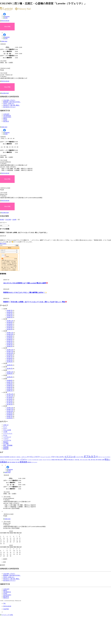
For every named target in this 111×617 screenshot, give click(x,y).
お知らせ (5, 425)
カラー (5, 428)
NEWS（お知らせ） (9, 103)
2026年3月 (10, 314)
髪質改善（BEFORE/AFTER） (12, 102)
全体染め (53, 459)
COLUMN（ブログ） (9, 100)
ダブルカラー (91, 456)
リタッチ (44, 459)
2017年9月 (10, 397)
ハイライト (2, 459)
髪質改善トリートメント (32, 462)
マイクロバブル (35, 459)
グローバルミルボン (57, 457)
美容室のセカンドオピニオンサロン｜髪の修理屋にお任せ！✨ (25, 292)
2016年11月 (10, 409)
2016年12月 (10, 407)
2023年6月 (10, 358)
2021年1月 (10, 368)
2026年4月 (10, 312)
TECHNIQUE (7, 115)
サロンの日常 (7, 430)
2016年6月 (10, 418)
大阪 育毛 (95, 459)
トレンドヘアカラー (106, 456)
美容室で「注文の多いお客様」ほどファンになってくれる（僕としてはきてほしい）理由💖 (35, 302)
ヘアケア (5, 438)
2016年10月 (10, 411)
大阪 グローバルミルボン (82, 459)
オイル (25, 456)
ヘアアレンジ (7, 437)
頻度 (19, 462)
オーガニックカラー (33, 457)
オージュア (43, 456)
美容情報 (5, 447)
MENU (5, 118)
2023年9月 (10, 355)
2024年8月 (10, 337)
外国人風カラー (71, 459)
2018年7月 (10, 382)
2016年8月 (10, 414)
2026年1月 (10, 317)
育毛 (16, 462)
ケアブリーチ (70, 457)
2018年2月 (10, 389)
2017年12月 (10, 394)
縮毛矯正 (13, 462)
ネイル (5, 435)
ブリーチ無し (16, 459)
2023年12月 (10, 349)
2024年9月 (10, 336)
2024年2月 (10, 346)
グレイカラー (48, 456)
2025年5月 (10, 327)
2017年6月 (10, 399)
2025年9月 (10, 322)
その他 (5, 431)
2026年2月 (10, 315)
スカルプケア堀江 (79, 456)
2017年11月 (10, 395)
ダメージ (100, 456)
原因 (56, 459)
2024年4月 (10, 343)
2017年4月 (10, 401)
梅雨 (8, 462)
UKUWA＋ (19, 456)
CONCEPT (6, 114)
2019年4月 (10, 377)
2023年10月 (10, 353)
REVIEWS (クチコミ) (9, 107)
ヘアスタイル (7, 440)
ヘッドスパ (29, 459)
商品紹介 (5, 442)
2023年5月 (10, 360)
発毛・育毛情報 (7, 445)
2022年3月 (10, 365)
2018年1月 (10, 390)
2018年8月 (10, 380)
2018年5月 (10, 385)
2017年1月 (10, 404)
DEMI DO (2, 456)
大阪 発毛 (90, 459)
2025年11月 (10, 320)
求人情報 (5, 443)
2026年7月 (10, 310)
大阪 (76, 459)
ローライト (49, 459)
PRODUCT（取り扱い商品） (11, 105)
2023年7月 (10, 356)
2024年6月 (10, 339)
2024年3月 (10, 344)
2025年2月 (10, 329)
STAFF (5, 120)
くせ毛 (22, 456)
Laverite (6, 457)
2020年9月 (10, 373)
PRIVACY (6, 597)
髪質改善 (5, 448)
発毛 (10, 462)
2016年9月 (10, 413)
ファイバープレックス (9, 459)
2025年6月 (10, 326)
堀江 (65, 459)
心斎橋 (103, 459)
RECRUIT (6, 121)
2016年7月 (10, 416)
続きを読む (3, 243)
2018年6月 (10, 384)
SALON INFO (7, 117)
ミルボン (40, 459)
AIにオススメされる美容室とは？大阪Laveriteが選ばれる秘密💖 (25, 283)
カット (5, 426)
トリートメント (7, 433)
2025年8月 (10, 324)
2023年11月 (10, 351)
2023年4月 (10, 361)
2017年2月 (10, 402)
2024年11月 (10, 332)
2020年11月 (10, 372)
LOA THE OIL (12, 456)
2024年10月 (10, 334)
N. (15, 456)
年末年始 (99, 459)
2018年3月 (10, 387)
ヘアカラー (23, 459)
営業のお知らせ (60, 459)
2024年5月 (10, 341)
